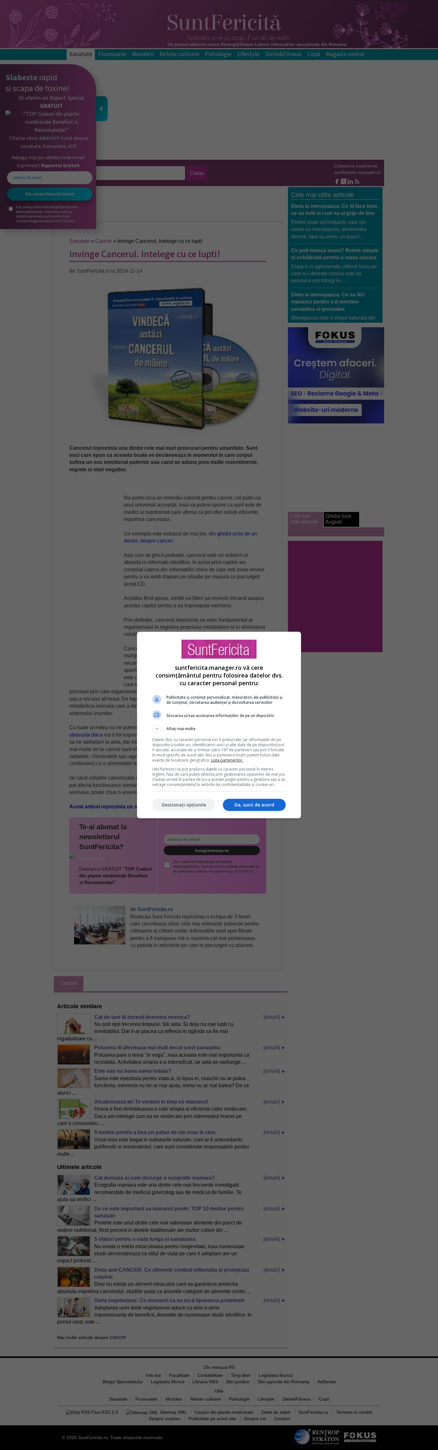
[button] (219, 728)
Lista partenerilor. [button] (227, 760)
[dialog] (219, 725)
